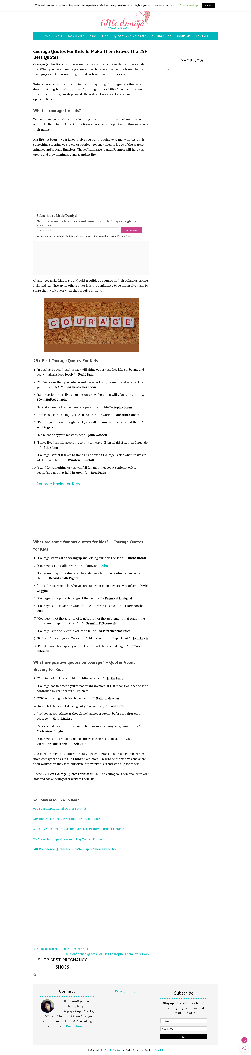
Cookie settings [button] (189, 5)
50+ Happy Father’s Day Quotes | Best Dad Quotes (67, 818)
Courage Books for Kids (58, 483)
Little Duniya (125, 18)
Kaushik (159, 1050)
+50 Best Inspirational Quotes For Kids (60, 808)
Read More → (76, 1026)
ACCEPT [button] (208, 5)
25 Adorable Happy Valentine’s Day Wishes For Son (68, 839)
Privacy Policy (125, 991)
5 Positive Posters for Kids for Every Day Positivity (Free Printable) (79, 829)
